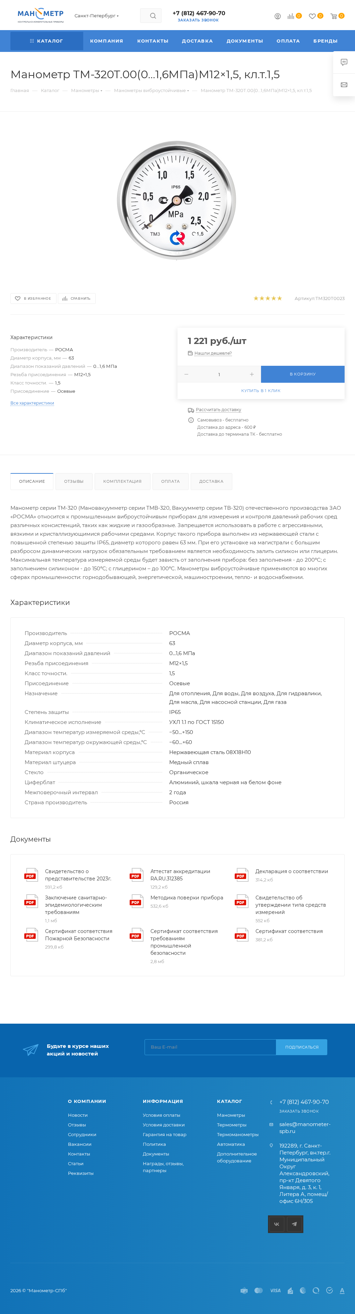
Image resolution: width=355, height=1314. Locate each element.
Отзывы (74, 481)
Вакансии (80, 1144)
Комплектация (122, 481)
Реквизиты (81, 1173)
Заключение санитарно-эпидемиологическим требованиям (76, 905)
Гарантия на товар (165, 1134)
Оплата (170, 481)
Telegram (294, 1224)
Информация (163, 1101)
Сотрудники (82, 1134)
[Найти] (153, 15)
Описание (32, 481)
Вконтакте (276, 1224)
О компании (87, 1101)
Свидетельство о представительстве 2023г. (78, 875)
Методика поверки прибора (186, 898)
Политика (154, 1144)
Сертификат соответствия (289, 931)
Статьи (76, 1163)
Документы (156, 1154)
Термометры (231, 1124)
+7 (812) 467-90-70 (199, 13)
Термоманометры (238, 1134)
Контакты (79, 1154)
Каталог (229, 1101)
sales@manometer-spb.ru (305, 1127)
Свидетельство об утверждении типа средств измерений (291, 905)
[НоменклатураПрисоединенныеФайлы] (177, 201)
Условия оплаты (161, 1115)
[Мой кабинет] (278, 17)
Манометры (231, 1115)
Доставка (211, 481)
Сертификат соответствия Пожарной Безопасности (78, 935)
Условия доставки (164, 1124)
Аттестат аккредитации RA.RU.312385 (180, 875)
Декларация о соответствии (292, 871)
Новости (78, 1115)
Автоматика (231, 1144)
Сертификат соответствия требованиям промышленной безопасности (184, 942)
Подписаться (302, 1047)
